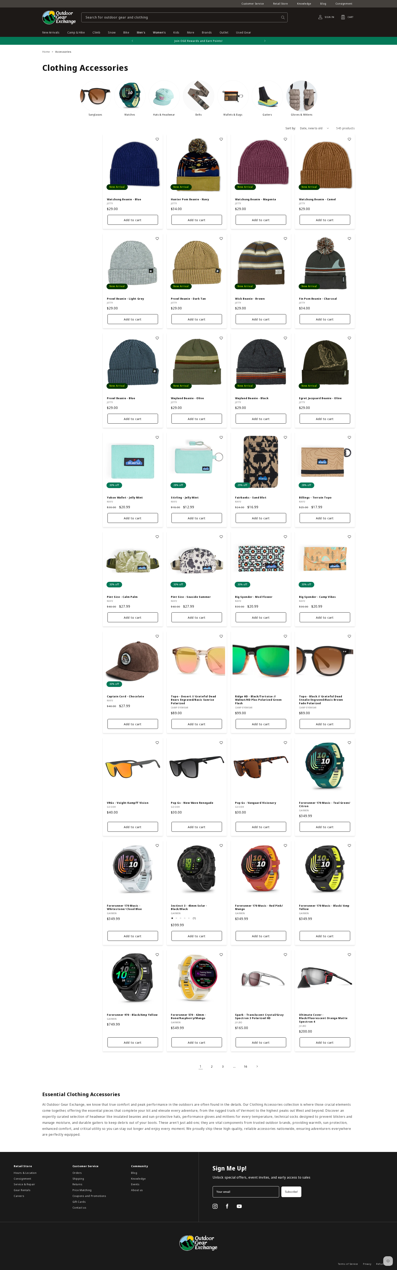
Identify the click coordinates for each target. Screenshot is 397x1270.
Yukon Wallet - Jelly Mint (125, 497)
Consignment (344, 3)
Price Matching (82, 1190)
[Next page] (257, 1066)
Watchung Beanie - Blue (124, 199)
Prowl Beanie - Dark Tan (188, 298)
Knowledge (304, 3)
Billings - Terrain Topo (315, 497)
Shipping (78, 1178)
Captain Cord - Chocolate (125, 696)
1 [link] (201, 1066)
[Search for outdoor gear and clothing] (283, 17)
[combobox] (184, 17)
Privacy (367, 1263)
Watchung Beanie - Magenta (255, 199)
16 (245, 1066)
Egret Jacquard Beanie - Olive (320, 398)
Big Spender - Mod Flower (253, 597)
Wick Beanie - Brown (250, 298)
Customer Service (253, 3)
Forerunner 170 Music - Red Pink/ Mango (259, 907)
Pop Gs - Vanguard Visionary (255, 802)
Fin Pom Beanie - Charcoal (318, 298)
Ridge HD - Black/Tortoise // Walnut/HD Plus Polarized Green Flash (258, 699)
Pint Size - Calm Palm (122, 597)
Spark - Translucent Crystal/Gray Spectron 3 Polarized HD (259, 1016)
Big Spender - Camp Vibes (317, 597)
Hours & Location (25, 1173)
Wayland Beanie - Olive (187, 398)
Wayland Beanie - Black (251, 398)
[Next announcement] (264, 41)
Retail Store (280, 3)
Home (46, 52)
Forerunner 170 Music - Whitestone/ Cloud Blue (124, 907)
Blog (323, 3)
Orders (77, 1173)
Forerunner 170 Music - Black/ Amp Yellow (324, 907)
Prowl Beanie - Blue (121, 398)
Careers (19, 1196)
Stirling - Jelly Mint (185, 497)
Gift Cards (79, 1202)
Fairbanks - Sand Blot (251, 497)
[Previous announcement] (132, 41)
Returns (78, 1184)
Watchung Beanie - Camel (317, 199)
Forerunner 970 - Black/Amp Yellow (132, 1015)
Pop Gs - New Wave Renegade (192, 802)
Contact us (79, 1207)
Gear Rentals (22, 1190)
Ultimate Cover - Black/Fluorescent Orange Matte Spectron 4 (323, 1018)
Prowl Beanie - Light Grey (125, 298)
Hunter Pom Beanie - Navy (190, 199)
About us (137, 1190)
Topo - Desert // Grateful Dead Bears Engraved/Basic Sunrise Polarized (193, 699)
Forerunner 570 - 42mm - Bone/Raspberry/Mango (188, 1016)
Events (135, 1184)
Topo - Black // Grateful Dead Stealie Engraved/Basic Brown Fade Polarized (321, 699)
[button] (346, 17)
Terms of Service (348, 1263)
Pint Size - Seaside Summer (191, 597)
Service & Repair (24, 1184)
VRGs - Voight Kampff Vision (127, 802)
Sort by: (291, 128)
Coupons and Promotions (89, 1196)
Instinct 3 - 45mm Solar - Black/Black (189, 907)
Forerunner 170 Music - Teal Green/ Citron (324, 804)
